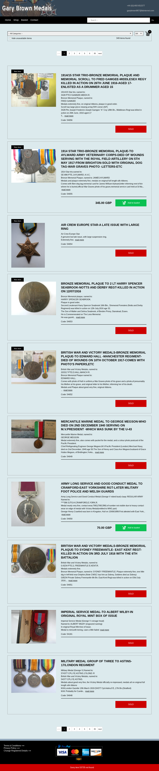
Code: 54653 (66, 321)
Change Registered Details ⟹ (17, 751)
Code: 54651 (66, 585)
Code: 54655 (66, 194)
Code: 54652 (66, 394)
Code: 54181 (66, 634)
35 (95, 53)
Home (8, 20)
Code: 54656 (66, 120)
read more (68, 116)
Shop (16, 20)
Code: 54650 (66, 519)
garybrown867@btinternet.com (140, 11)
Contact (34, 20)
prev (59, 53)
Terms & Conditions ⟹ (14, 746)
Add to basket (134, 203)
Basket (24, 20)
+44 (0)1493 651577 (136, 6)
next (100, 53)
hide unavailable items (21, 38)
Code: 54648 (66, 695)
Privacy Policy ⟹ (12, 748)
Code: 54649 (66, 456)
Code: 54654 (66, 244)
